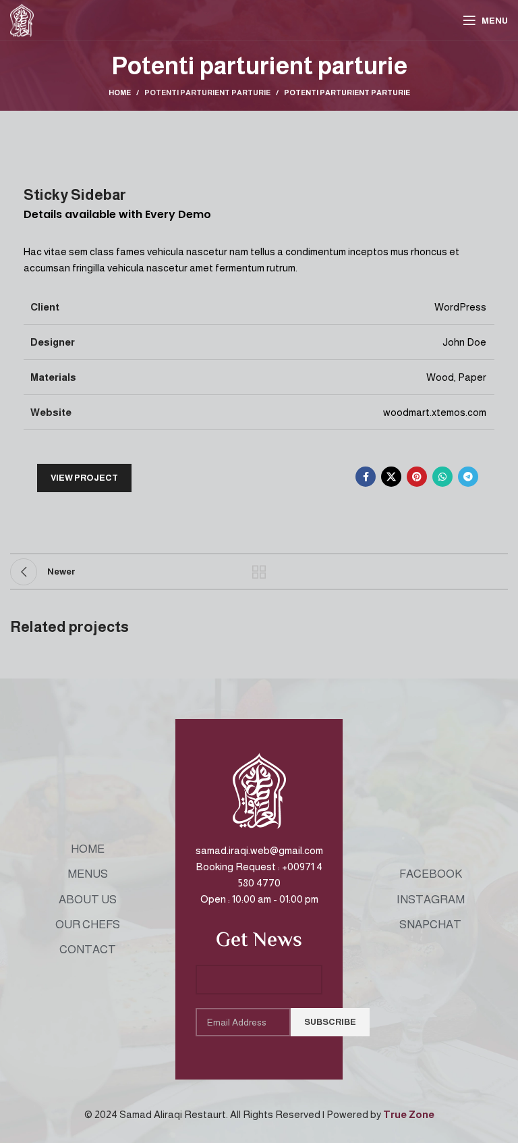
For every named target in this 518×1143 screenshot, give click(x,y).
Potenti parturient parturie (207, 92)
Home (120, 92)
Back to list (259, 571)
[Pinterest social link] (417, 477)
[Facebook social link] (365, 477)
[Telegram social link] (468, 477)
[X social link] (391, 477)
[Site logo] (22, 19)
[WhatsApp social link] (442, 477)
